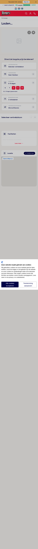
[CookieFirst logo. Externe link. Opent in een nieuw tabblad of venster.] (2, 262)
